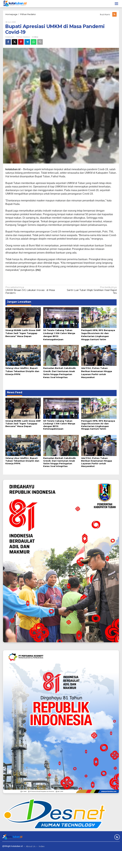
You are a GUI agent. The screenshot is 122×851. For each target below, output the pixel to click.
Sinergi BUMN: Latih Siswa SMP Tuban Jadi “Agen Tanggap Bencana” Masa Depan (23, 333)
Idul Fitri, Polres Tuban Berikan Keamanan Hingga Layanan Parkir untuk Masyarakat (96, 462)
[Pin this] (21, 42)
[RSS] (114, 14)
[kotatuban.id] (15, 3)
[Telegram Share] (27, 42)
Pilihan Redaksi (23, 37)
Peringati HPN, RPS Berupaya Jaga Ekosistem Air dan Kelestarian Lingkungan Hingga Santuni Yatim (98, 425)
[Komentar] (40, 42)
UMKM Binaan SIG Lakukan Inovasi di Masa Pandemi (30, 290)
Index (41, 846)
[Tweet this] (14, 42)
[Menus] (116, 3)
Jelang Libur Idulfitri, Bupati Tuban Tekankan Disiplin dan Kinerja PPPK (22, 371)
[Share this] (8, 42)
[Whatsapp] (33, 42)
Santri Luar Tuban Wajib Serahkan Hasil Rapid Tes (92, 290)
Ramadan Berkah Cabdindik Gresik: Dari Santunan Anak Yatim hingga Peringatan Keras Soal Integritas (59, 462)
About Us (30, 846)
